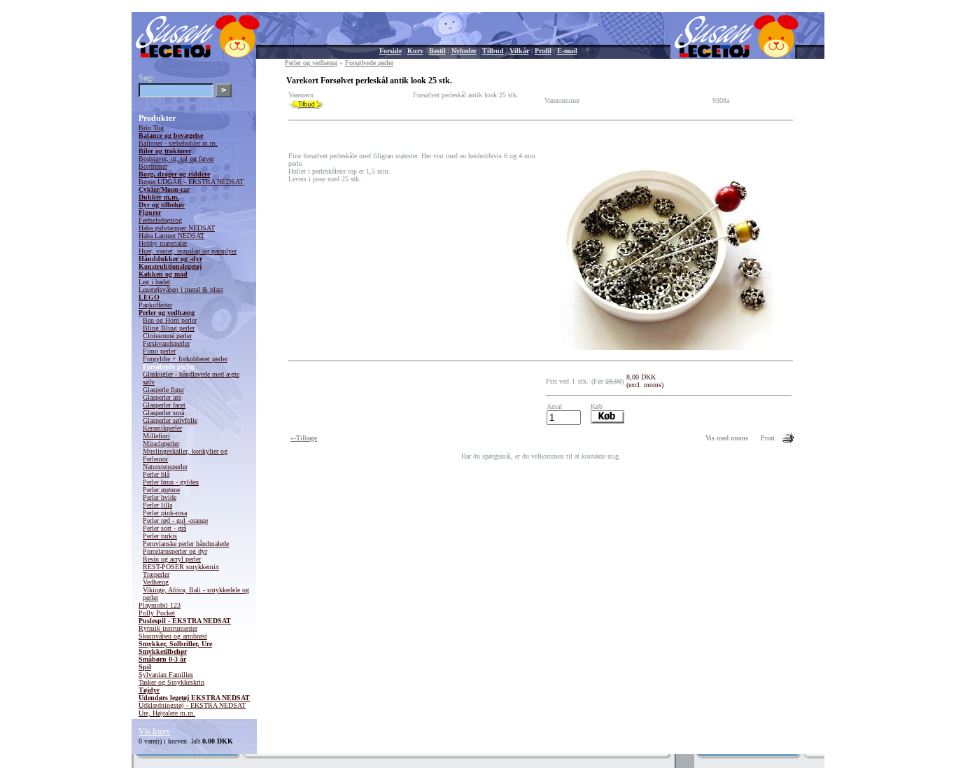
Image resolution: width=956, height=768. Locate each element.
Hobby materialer (163, 243)
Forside (390, 51)
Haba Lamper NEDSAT (171, 235)
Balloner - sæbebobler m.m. (178, 143)
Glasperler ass (162, 397)
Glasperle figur (163, 389)
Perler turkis (160, 536)
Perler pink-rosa (165, 513)
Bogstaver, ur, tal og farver (176, 158)
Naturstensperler (165, 466)
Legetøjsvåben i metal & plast (181, 289)
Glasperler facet (164, 405)
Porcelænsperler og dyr (175, 551)
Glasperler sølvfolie (170, 420)
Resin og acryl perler (172, 559)
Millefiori (156, 436)
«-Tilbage (303, 438)
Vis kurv (154, 731)
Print (768, 438)
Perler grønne (161, 490)
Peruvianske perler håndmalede (186, 543)
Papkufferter (155, 305)
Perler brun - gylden (171, 482)
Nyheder (464, 51)
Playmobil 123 (160, 605)
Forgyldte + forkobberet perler (185, 359)
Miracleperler (161, 443)
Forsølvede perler (169, 366)
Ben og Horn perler (170, 320)
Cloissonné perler (167, 336)
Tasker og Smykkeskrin (171, 682)
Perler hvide (159, 497)
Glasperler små (163, 413)
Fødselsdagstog (160, 220)
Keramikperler (162, 428)
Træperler (156, 574)
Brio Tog (151, 128)
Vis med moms (726, 438)
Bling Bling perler (169, 328)
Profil (543, 51)
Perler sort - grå (164, 528)
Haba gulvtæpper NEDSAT (177, 228)
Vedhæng (156, 582)
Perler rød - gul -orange (175, 520)
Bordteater (153, 166)
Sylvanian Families (166, 674)
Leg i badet (154, 282)
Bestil (437, 51)
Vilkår (519, 51)
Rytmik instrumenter (168, 628)
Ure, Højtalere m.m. (167, 713)
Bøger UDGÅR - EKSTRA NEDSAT (191, 182)
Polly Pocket (157, 613)
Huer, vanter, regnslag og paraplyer (188, 251)
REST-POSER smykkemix (181, 567)
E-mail (567, 51)
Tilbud (493, 51)
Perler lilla (157, 505)
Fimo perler (159, 351)
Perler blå (156, 474)
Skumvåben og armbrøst (173, 636)
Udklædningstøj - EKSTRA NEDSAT (192, 705)
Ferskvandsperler (166, 343)
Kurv (415, 51)
